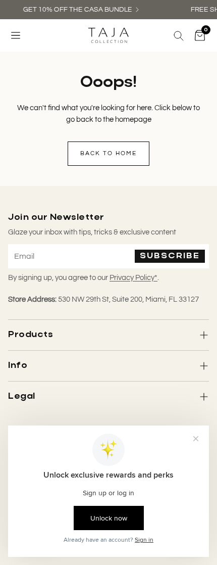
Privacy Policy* (133, 277)
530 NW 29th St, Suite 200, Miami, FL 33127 (128, 299)
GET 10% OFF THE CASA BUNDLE (76, 9)
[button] (15, 35)
